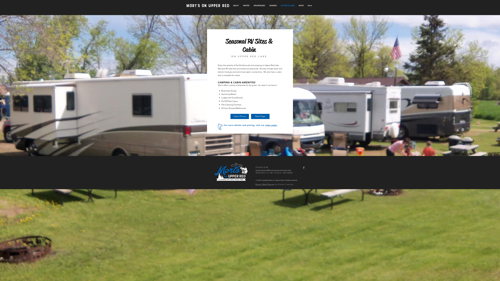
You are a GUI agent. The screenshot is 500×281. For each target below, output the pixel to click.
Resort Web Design (264, 184)
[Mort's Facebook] (303, 167)
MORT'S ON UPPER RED (207, 6)
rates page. (271, 125)
